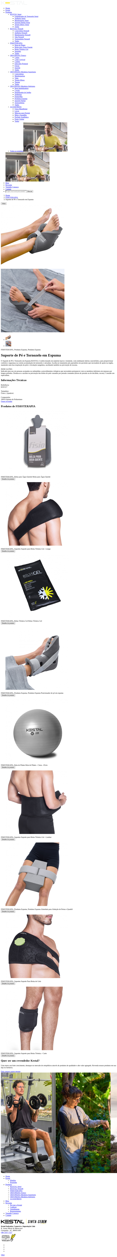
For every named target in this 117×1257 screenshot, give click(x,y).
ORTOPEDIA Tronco (18, 1193)
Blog (7, 183)
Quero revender (6, 401)
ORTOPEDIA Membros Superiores (23, 1195)
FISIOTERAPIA (11, 197)
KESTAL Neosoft (16, 1189)
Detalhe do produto (8, 479)
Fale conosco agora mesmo (10, 1071)
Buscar (30, 191)
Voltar (4, 203)
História (13, 1180)
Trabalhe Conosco (12, 187)
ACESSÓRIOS (15, 1199)
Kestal (7, 10)
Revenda (8, 185)
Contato (8, 189)
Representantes (15, 1211)
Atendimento (14, 1209)
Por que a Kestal (16, 1205)
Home (7, 8)
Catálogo (13, 1207)
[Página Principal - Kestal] (14, 4)
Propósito (13, 1182)
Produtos (8, 12)
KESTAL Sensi (15, 1187)
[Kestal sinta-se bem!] (24, 1224)
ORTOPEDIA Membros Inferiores (22, 1197)
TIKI (3, 1255)
